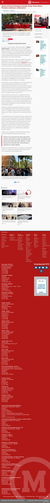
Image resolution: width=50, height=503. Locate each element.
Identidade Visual (31, 496)
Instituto (10, 39)
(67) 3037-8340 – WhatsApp (7, 374)
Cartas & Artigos (38, 37)
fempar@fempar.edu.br (6, 484)
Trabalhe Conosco (41, 496)
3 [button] (18, 182)
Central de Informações (9, 496)
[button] (31, 170)
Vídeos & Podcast (38, 34)
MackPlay (24, 62)
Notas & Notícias (38, 30)
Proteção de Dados (21, 496)
